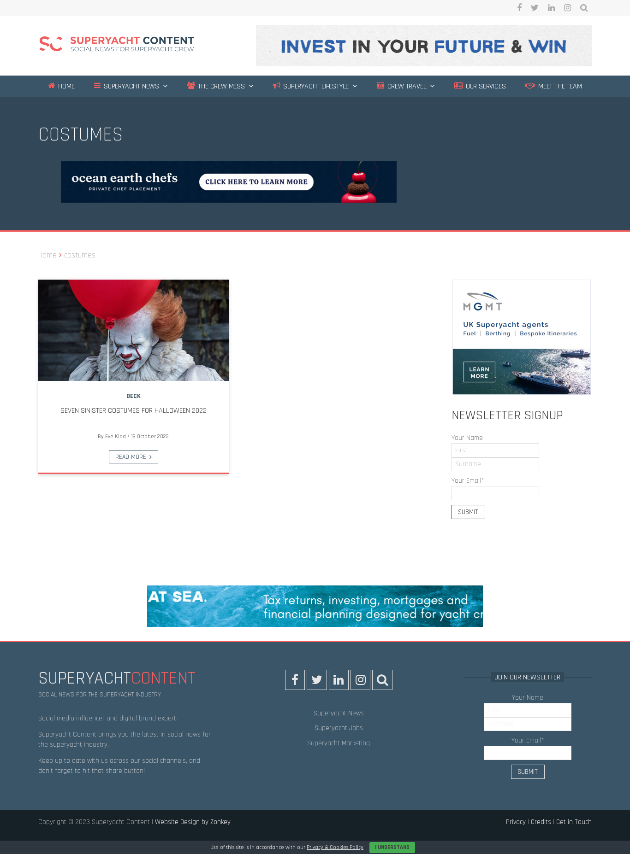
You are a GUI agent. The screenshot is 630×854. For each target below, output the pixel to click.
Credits (541, 822)
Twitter (534, 8)
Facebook (519, 8)
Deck (133, 396)
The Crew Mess (220, 86)
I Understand (392, 847)
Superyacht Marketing (338, 743)
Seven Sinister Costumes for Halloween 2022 (133, 410)
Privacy (516, 822)
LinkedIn (551, 8)
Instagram (567, 8)
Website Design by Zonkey (193, 822)
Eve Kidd (115, 436)
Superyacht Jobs (339, 728)
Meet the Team (559, 86)
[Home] (116, 45)
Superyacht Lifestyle (315, 86)
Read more (130, 457)
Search (584, 8)
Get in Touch (574, 822)
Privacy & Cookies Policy (335, 847)
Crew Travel (406, 86)
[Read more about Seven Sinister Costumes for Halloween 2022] (133, 330)
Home (65, 86)
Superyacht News (130, 86)
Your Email (468, 480)
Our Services (484, 86)
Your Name (467, 437)
